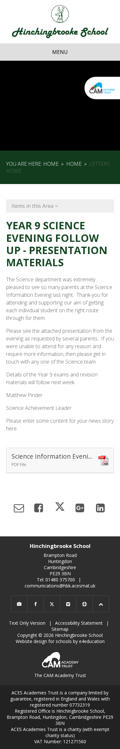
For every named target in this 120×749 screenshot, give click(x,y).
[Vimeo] (68, 604)
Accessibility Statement (79, 623)
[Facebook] (36, 604)
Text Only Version (27, 623)
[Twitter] (52, 604)
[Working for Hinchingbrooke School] (19, 604)
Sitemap (60, 629)
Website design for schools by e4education (60, 641)
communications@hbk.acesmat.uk (60, 586)
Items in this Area (33, 205)
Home (51, 163)
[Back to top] (101, 604)
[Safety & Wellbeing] (84, 604)
